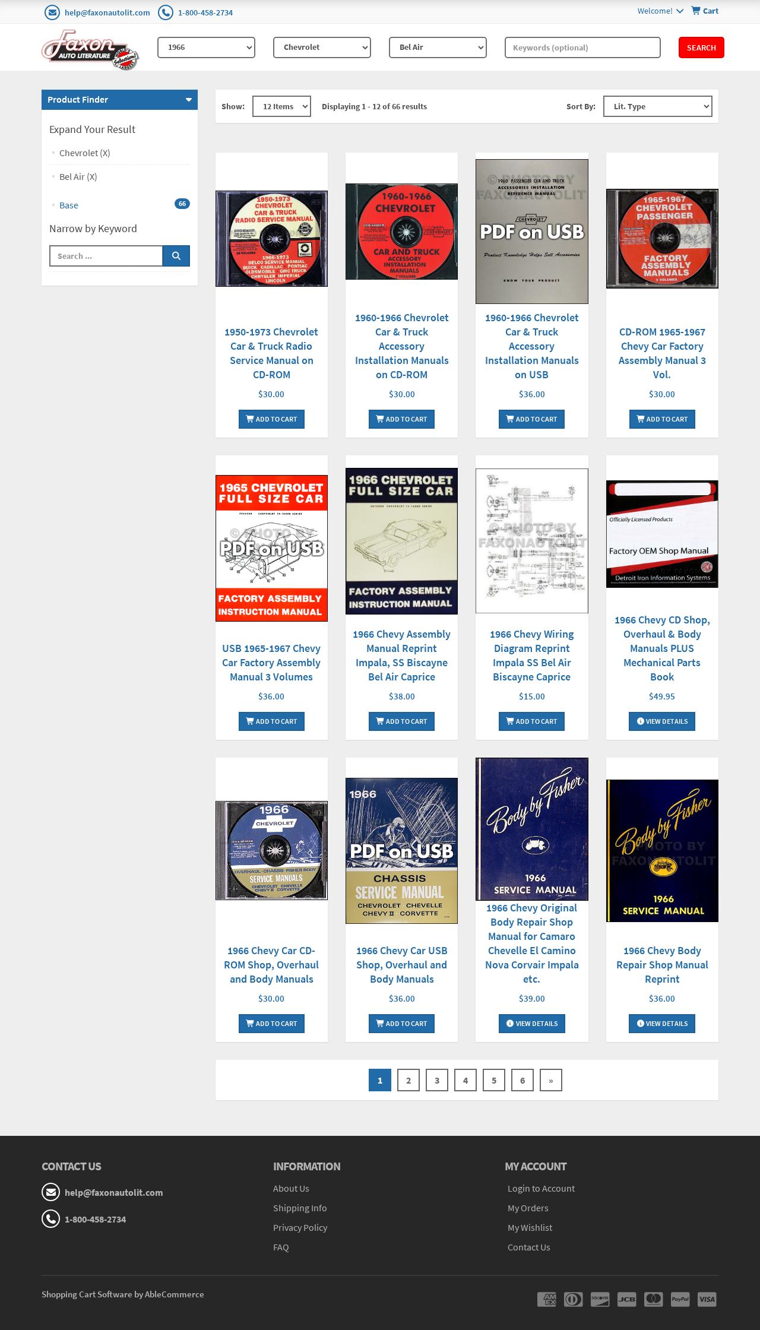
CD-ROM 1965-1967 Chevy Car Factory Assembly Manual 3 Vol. (662, 353)
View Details (666, 721)
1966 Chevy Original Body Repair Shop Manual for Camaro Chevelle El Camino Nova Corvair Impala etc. (532, 943)
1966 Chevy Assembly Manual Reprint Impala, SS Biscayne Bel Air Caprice (402, 655)
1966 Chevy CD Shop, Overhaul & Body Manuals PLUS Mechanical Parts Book (662, 648)
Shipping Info (300, 1208)
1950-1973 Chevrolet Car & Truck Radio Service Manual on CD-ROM (271, 353)
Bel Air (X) (78, 176)
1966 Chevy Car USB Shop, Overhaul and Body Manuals (402, 964)
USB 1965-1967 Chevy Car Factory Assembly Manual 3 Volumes (271, 662)
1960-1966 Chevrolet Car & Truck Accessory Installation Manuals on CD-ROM (402, 346)
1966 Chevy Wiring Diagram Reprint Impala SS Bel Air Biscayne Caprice (532, 655)
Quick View (271, 240)
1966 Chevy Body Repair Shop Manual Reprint (662, 964)
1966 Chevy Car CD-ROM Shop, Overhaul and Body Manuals (271, 964)
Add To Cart (276, 418)
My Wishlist (530, 1227)
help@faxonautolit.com (107, 12)
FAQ (281, 1247)
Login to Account (541, 1188)
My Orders (528, 1208)
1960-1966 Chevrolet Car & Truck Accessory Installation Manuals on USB (532, 346)
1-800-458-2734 (205, 12)
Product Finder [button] (78, 99)
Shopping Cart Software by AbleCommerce (123, 1294)
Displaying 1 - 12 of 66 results (374, 106)
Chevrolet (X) (84, 153)
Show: (233, 106)
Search (701, 47)
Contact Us (529, 1247)
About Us (291, 1188)
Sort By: (581, 106)
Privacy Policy (300, 1227)
